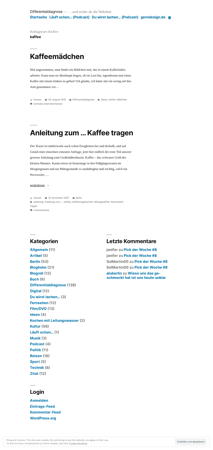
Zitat (34, 373)
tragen (33, 206)
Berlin (79, 197)
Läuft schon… (41, 332)
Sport (35, 361)
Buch (34, 279)
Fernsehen (39, 303)
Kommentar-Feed (45, 412)
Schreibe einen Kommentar (47, 103)
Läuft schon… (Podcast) (69, 17)
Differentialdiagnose (46, 11)
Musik (35, 338)
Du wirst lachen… (45, 297)
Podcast (37, 344)
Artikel (36, 255)
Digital (35, 291)
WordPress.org (43, 418)
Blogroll (36, 273)
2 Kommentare (41, 210)
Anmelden (39, 400)
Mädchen (122, 99)
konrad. (37, 99)
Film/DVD (38, 308)
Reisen (36, 356)
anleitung (38, 202)
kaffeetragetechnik (82, 202)
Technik (37, 367)
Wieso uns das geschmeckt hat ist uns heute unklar (136, 275)
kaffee (112, 99)
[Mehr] (169, 17)
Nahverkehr (117, 202)
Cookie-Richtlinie (78, 443)
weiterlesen (37, 185)
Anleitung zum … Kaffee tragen (81, 132)
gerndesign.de (153, 17)
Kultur (35, 326)
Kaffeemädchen (57, 56)
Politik (35, 350)
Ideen (35, 314)
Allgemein (39, 249)
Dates (104, 99)
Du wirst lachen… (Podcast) (115, 17)
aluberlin (114, 273)
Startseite (38, 17)
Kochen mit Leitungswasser (54, 320)
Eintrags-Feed (42, 406)
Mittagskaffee (101, 202)
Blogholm (38, 267)
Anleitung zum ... (54, 202)
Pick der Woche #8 (140, 249)
